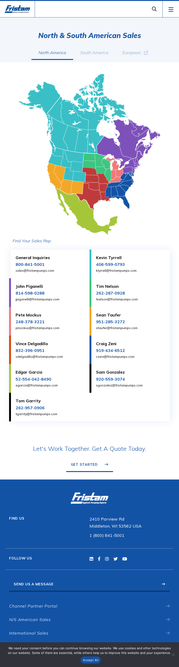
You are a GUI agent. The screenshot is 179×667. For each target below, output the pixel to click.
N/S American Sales (30, 619)
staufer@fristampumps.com (117, 328)
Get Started (84, 464)
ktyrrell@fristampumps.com (116, 270)
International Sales (28, 633)
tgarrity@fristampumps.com (36, 414)
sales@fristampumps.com (35, 270)
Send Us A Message (34, 584)
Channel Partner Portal (33, 606)
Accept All (90, 660)
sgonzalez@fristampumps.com (119, 385)
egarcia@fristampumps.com (37, 385)
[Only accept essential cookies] (173, 654)
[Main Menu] (170, 9)
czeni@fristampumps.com (115, 356)
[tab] (52, 54)
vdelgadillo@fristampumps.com (39, 356)
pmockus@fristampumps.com (37, 328)
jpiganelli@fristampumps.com (37, 299)
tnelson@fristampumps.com (117, 299)
